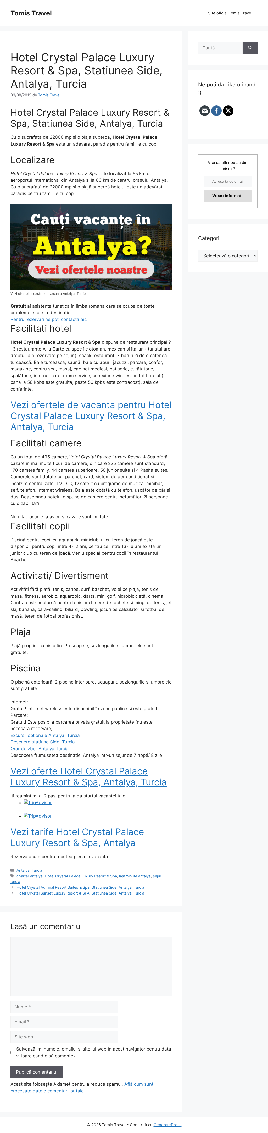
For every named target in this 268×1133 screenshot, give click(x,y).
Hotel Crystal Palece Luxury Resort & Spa (81, 876)
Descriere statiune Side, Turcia (42, 742)
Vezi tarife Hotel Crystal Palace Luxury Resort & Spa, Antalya (77, 837)
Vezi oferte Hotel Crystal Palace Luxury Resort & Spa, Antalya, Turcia (88, 776)
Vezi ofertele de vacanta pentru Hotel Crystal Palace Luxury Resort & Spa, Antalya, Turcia (90, 415)
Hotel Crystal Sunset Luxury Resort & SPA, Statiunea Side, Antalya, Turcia (80, 893)
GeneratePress (168, 1124)
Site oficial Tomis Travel (230, 12)
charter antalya (29, 876)
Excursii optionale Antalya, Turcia (45, 735)
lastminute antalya (135, 876)
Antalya (23, 870)
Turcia (37, 870)
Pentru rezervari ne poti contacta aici (49, 319)
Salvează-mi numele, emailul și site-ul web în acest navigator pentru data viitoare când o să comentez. (93, 1052)
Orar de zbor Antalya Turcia (39, 748)
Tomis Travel (31, 13)
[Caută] (250, 48)
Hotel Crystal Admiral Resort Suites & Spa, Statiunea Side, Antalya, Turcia (80, 887)
